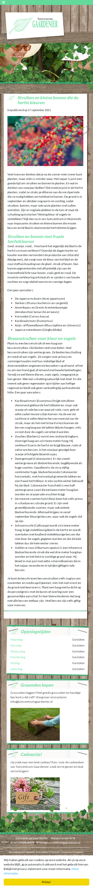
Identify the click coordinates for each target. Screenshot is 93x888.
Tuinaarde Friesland (72, 851)
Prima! (46, 882)
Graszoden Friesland (48, 851)
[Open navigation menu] (4, 2)
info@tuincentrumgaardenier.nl (59, 842)
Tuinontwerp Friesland (21, 851)
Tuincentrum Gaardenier (31, 838)
